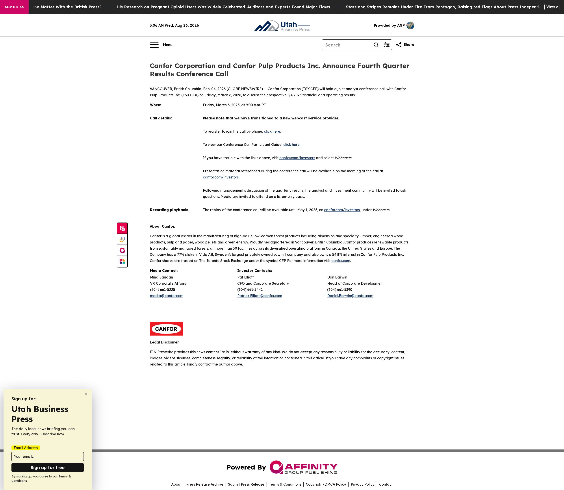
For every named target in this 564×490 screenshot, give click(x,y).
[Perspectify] (122, 239)
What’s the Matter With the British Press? (59, 6)
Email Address (26, 447)
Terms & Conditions (285, 484)
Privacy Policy (363, 484)
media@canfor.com (166, 295)
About (176, 484)
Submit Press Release (246, 484)
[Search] (376, 45)
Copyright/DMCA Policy (326, 484)
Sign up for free (48, 467)
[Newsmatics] (122, 261)
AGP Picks (14, 7)
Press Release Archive (204, 484)
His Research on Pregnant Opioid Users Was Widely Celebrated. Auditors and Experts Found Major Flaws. (224, 6)
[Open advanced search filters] (386, 45)
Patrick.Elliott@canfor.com (259, 295)
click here (272, 131)
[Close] (86, 394)
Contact (386, 484)
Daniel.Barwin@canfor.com (350, 295)
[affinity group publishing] (122, 250)
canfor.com (340, 260)
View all (553, 7)
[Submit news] (122, 228)
